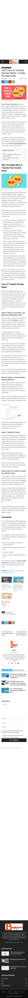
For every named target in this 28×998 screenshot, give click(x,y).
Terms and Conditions (14, 993)
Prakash (4, 78)
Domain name (9, 612)
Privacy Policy (22, 992)
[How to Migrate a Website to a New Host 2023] (6, 596)
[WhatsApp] (13, 81)
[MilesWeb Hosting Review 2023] (5, 961)
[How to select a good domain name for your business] (5, 953)
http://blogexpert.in (14, 652)
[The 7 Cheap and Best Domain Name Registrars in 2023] (18, 580)
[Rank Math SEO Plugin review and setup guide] (5, 968)
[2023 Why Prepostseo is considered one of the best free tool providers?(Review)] (5, 683)
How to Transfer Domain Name (10, 158)
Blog (6, 65)
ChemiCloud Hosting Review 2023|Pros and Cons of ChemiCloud (21, 633)
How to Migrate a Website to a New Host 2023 (5, 603)
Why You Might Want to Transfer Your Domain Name (12, 155)
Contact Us (4, 992)
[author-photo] (14, 648)
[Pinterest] (9, 81)
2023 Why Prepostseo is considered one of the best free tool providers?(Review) (18, 683)
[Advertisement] (14, 15)
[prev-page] (2, 696)
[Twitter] (6, 81)
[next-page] (5, 696)
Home (2, 65)
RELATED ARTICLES (7, 670)
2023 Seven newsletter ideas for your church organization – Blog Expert (18, 675)
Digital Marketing (8, 67)
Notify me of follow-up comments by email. (13, 735)
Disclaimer (15, 992)
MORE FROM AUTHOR (19, 670)
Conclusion (6, 159)
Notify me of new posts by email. (10, 737)
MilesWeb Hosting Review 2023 (17, 959)
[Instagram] (9, 663)
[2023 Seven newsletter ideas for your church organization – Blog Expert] (5, 675)
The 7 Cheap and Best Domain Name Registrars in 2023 (18, 586)
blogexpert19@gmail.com (17, 942)
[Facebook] (2, 81)
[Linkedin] (12, 663)
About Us (10, 992)
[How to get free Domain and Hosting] (6, 580)
